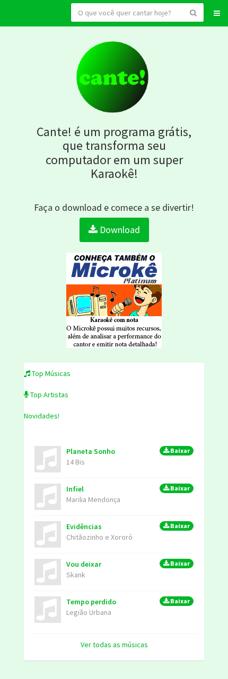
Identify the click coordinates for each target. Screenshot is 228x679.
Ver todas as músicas (114, 644)
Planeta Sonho (128, 451)
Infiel (128, 489)
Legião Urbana (88, 612)
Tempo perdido (128, 601)
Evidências (128, 526)
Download (119, 230)
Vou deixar (128, 564)
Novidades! (41, 416)
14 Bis (75, 462)
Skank (75, 574)
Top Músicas (50, 373)
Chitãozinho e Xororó (99, 537)
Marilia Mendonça (93, 499)
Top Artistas (48, 394)
